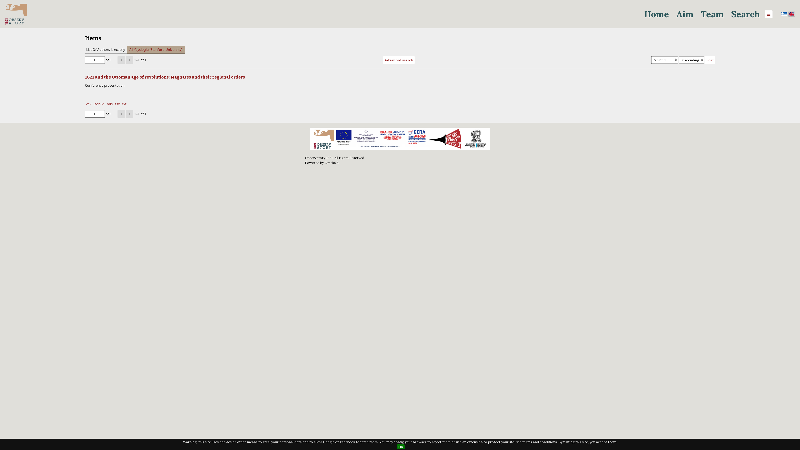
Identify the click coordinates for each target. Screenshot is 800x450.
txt (124, 104)
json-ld (99, 104)
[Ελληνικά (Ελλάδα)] (784, 14)
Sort (710, 60)
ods (110, 104)
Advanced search (399, 60)
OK (400, 447)
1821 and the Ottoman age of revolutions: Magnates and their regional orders (165, 77)
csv (88, 104)
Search (745, 14)
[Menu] (768, 14)
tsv (117, 104)
